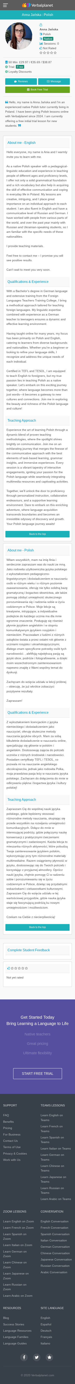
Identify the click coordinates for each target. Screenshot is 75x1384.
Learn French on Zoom (18, 1227)
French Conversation (54, 1227)
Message (55, 81)
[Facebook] (24, 1357)
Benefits (8, 1121)
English (45, 1318)
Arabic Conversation (54, 1272)
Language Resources (17, 1330)
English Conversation (55, 1221)
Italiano (45, 1343)
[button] (6, 4)
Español (46, 1324)
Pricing (7, 1128)
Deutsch (46, 1330)
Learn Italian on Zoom (17, 1245)
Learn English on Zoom (18, 1221)
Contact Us (10, 1140)
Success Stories (13, 1324)
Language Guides (15, 1343)
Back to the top (37, 534)
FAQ (6, 1115)
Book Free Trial (38, 89)
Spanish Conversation (55, 1234)
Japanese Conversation (56, 1259)
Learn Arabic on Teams (56, 1199)
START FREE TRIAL (37, 1073)
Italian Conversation (54, 1240)
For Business (11, 1134)
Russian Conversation (55, 1265)
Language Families (15, 1337)
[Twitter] (36, 1357)
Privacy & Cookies (15, 1153)
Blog (6, 1318)
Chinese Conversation (55, 1253)
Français (46, 1337)
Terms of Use (12, 1147)
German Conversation (55, 1246)
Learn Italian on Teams (56, 1148)
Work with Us (11, 1159)
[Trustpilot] (49, 1357)
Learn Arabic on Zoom (17, 1295)
